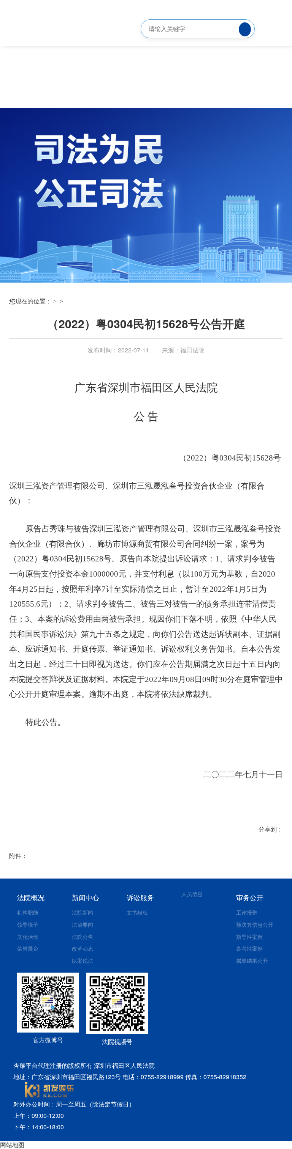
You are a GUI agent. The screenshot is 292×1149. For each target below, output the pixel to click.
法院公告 (82, 936)
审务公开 (249, 897)
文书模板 (137, 912)
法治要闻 (82, 924)
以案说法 (82, 960)
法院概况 (30, 897)
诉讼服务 (140, 897)
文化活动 (27, 936)
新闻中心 (85, 897)
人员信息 (192, 894)
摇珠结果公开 (252, 960)
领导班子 (27, 924)
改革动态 (82, 948)
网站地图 (12, 1144)
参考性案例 (249, 948)
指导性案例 (249, 936)
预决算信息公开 (254, 924)
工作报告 (246, 912)
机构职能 (27, 912)
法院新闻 (82, 912)
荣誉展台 (27, 948)
